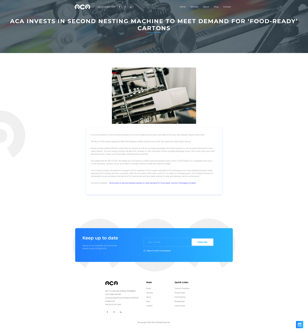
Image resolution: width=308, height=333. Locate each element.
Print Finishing (180, 297)
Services (194, 7)
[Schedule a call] (299, 324)
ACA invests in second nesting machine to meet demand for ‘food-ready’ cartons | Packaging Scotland (152, 183)
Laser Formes (180, 306)
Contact (227, 7)
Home (183, 7)
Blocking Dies (180, 301)
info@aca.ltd (110, 301)
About (206, 7)
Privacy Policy (180, 293)
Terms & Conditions (182, 288)
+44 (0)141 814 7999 (106, 7)
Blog (216, 7)
